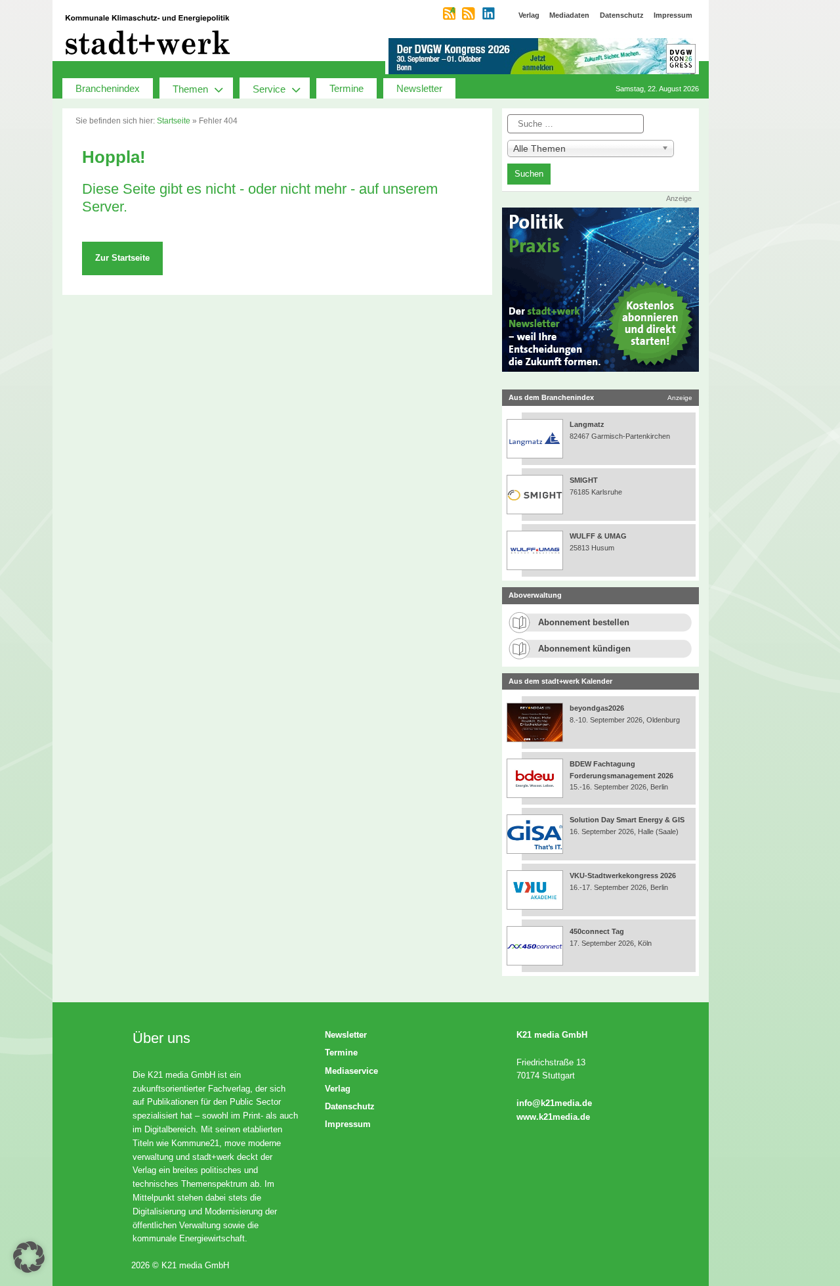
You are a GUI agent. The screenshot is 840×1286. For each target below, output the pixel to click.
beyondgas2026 (598, 708)
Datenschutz (350, 1106)
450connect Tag (597, 931)
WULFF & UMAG (598, 536)
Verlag (337, 1089)
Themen (190, 89)
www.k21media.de (553, 1117)
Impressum (348, 1124)
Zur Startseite (122, 258)
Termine (346, 88)
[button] (29, 1257)
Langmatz (587, 424)
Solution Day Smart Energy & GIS (627, 820)
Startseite (173, 120)
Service (269, 89)
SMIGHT (584, 480)
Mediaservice (351, 1071)
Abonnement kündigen (584, 649)
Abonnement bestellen (583, 622)
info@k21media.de (554, 1103)
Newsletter (419, 88)
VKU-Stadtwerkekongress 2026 (624, 875)
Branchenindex (107, 88)
